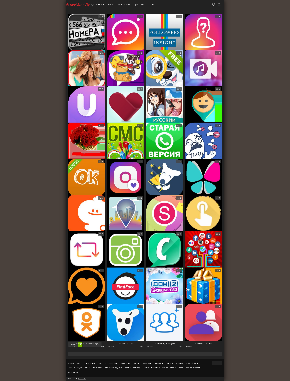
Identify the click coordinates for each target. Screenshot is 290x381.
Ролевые (136, 363)
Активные (179, 363)
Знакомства (97, 368)
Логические (102, 363)
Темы (152, 4)
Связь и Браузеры (177, 368)
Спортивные (158, 363)
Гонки (78, 363)
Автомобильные (192, 363)
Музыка (165, 368)
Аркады (71, 363)
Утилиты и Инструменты (113, 368)
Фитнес (87, 368)
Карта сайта (82, 379)
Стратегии (170, 363)
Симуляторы (146, 363)
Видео (79, 368)
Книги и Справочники (152, 368)
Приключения (125, 363)
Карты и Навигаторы (133, 368)
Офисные (71, 368)
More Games (124, 4)
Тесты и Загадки (89, 363)
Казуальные (113, 363)
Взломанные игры (105, 4)
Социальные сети (193, 368)
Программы (140, 4)
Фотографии (73, 372)
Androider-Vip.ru (80, 4)
